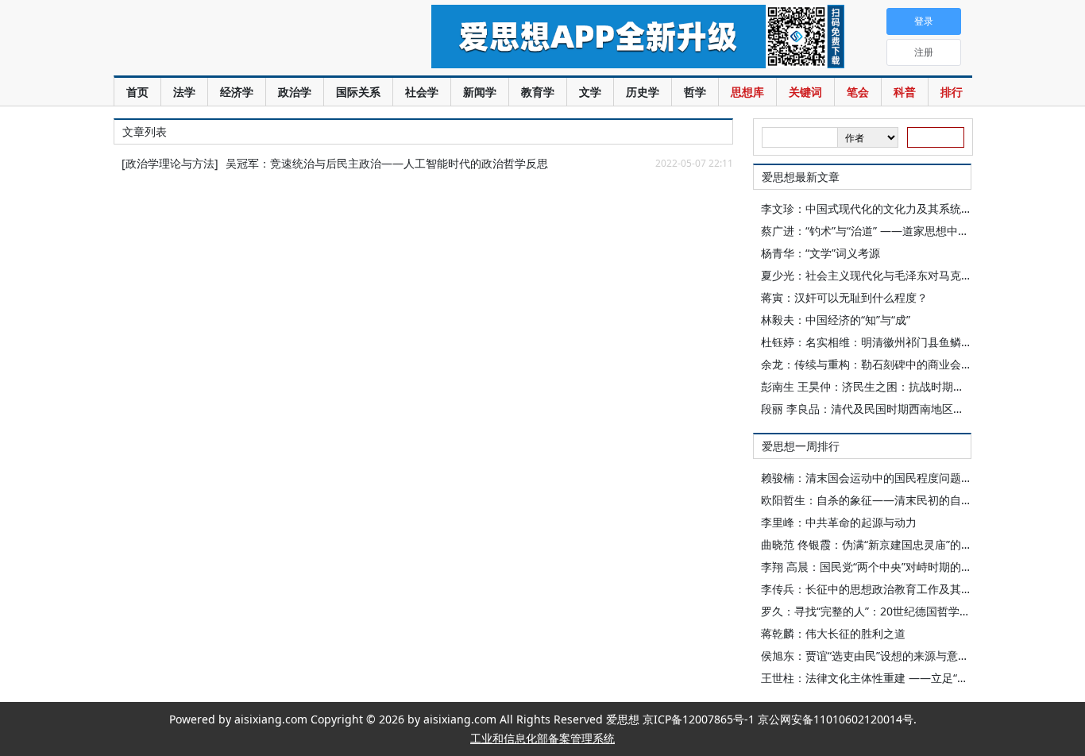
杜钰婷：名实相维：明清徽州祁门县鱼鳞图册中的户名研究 (905, 341)
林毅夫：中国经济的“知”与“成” (835, 319)
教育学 (537, 91)
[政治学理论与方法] (170, 163)
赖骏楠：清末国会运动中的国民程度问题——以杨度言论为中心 (916, 477)
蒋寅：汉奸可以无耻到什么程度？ (844, 297)
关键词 (805, 91)
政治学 (294, 91)
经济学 (236, 91)
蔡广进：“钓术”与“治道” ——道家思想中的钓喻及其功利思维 (909, 230)
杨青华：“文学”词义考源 (820, 252)
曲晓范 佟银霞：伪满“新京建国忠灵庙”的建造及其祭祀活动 (905, 544)
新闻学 (479, 91)
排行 (951, 91)
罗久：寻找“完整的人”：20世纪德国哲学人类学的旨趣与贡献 (910, 611)
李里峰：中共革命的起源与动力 (839, 522)
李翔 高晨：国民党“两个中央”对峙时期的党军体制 (883, 566)
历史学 (642, 91)
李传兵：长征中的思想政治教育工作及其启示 (872, 588)
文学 (590, 91)
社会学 (421, 91)
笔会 (858, 91)
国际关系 (358, 91)
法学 (184, 91)
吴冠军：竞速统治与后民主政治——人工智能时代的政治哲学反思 (387, 163)
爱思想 (240, 39)
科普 (905, 91)
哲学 (695, 91)
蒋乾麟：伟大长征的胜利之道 (833, 633)
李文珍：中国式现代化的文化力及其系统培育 (872, 208)
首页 (137, 91)
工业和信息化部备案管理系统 (542, 738)
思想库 (747, 91)
